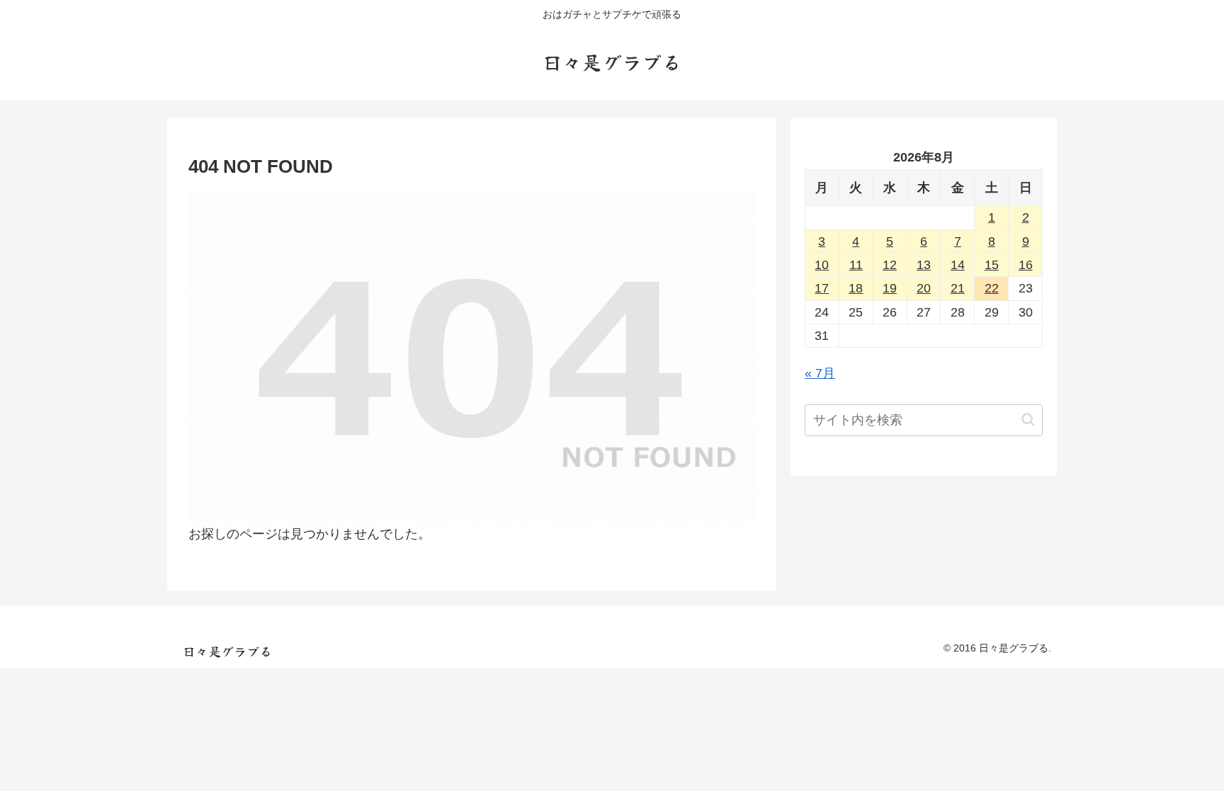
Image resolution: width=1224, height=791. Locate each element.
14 (958, 265)
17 (822, 288)
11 (856, 265)
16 (1026, 265)
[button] (1028, 419)
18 (856, 288)
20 (924, 288)
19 (890, 288)
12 (890, 265)
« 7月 (820, 373)
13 (924, 265)
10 (822, 265)
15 (992, 265)
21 (958, 288)
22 (992, 288)
